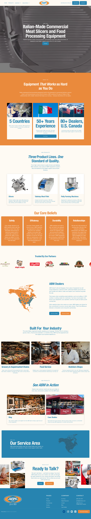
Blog (62, 505)
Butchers (48, 507)
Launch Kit (14, 511)
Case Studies (64, 507)
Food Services (49, 503)
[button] (18, 3)
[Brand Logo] (45, 3)
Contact (63, 503)
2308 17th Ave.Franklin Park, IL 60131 (81, 503)
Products (48, 500)
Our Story (63, 498)
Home (47, 498)
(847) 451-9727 (79, 498)
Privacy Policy (3, 511)
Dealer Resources (65, 500)
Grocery (48, 505)
